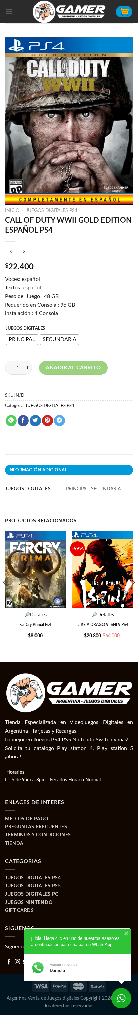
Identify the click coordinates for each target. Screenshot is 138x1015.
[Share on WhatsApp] (11, 420)
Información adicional (37, 470)
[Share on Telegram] (59, 420)
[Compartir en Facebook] (23, 420)
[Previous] (4, 595)
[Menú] (9, 11)
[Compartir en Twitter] (35, 420)
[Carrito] (124, 11)
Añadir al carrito (73, 367)
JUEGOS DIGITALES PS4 (51, 210)
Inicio (12, 210)
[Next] (133, 595)
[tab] (69, 470)
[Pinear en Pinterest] (47, 420)
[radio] (22, 340)
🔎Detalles (35, 615)
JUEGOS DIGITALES (25, 328)
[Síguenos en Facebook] (9, 962)
